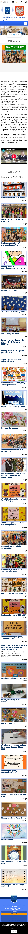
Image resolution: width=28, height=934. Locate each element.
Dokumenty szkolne (14, 920)
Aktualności (14, 914)
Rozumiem (14, 931)
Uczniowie (14, 918)
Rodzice (14, 916)
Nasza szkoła (14, 911)
